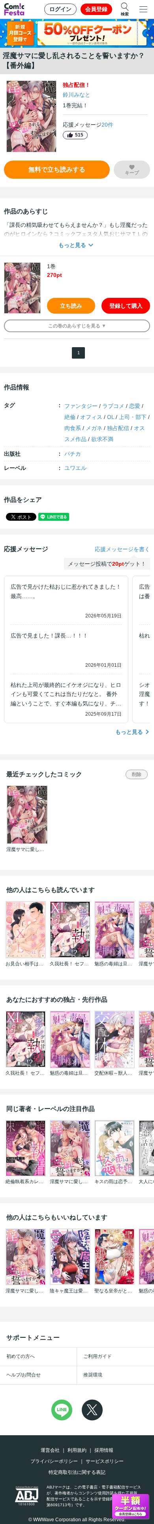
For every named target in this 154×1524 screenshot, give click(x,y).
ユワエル (75, 468)
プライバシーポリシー (54, 1461)
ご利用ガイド (97, 1356)
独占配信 (118, 428)
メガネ (94, 428)
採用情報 (103, 1450)
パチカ (72, 454)
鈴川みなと (76, 95)
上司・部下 (132, 417)
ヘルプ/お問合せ (23, 1375)
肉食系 (72, 428)
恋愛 (134, 406)
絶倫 (69, 417)
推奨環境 (92, 1375)
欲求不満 (102, 439)
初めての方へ (20, 1356)
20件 (107, 125)
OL (110, 417)
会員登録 (96, 9)
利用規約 (77, 1450)
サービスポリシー (105, 1461)
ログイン (60, 9)
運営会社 (50, 1450)
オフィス (91, 417)
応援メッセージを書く (122, 549)
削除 (136, 774)
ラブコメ (113, 406)
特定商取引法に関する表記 (77, 1472)
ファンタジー (81, 406)
